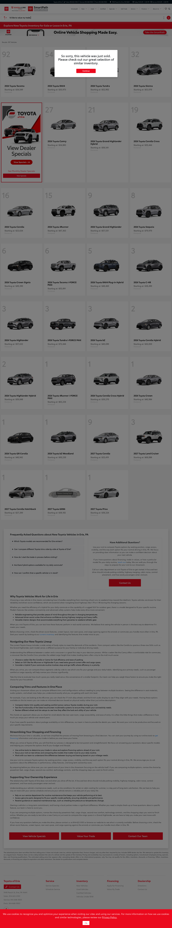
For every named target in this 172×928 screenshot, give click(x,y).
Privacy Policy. (109, 917)
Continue (86, 71)
